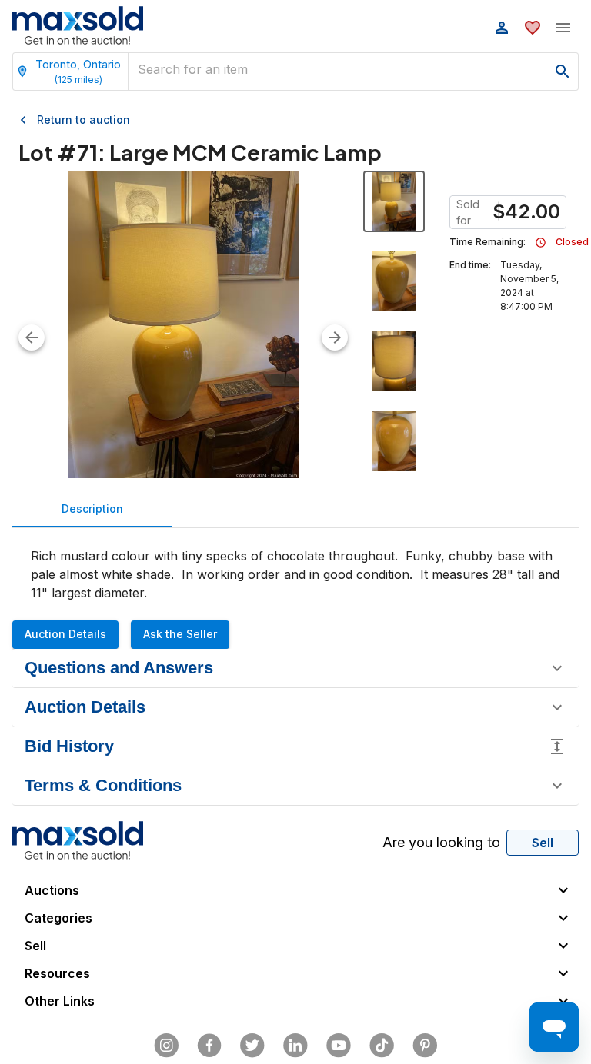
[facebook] (209, 1045)
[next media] (335, 337)
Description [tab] (92, 508)
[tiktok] (381, 1045)
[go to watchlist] (532, 27)
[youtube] (338, 1045)
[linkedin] (295, 1045)
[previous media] (31, 337)
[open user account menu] (501, 27)
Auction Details (65, 633)
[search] (562, 71)
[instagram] (166, 1045)
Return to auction (83, 119)
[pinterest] (424, 1045)
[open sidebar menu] (563, 27)
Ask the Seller (180, 633)
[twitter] (252, 1045)
